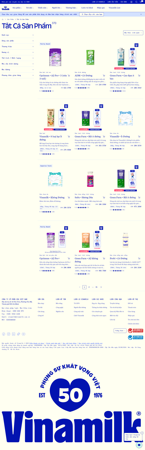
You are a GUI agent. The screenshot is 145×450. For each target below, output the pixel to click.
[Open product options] (69, 75)
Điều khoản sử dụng (37, 343)
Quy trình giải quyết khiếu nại (91, 343)
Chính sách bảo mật (53, 343)
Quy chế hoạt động (69, 343)
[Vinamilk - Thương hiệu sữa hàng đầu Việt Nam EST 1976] (5, 8)
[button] (55, 68)
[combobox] (133, 32)
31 (96, 287)
